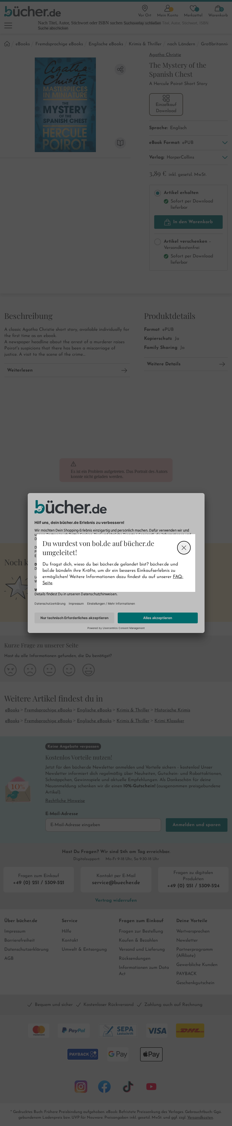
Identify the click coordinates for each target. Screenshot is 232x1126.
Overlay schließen (184, 547)
